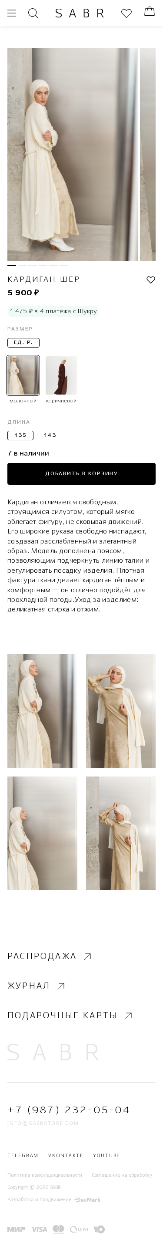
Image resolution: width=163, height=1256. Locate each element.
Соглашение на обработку (122, 1175)
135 (20, 435)
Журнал (28, 986)
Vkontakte (65, 1156)
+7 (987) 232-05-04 (68, 1110)
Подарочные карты (62, 1016)
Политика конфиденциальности (44, 1175)
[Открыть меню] (11, 13)
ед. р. (23, 342)
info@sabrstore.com (43, 1123)
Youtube (106, 1156)
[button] (11, 265)
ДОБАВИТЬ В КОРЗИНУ (81, 473)
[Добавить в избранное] (151, 280)
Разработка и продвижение (39, 1200)
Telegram (23, 1156)
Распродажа (42, 956)
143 (50, 435)
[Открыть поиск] (33, 13)
